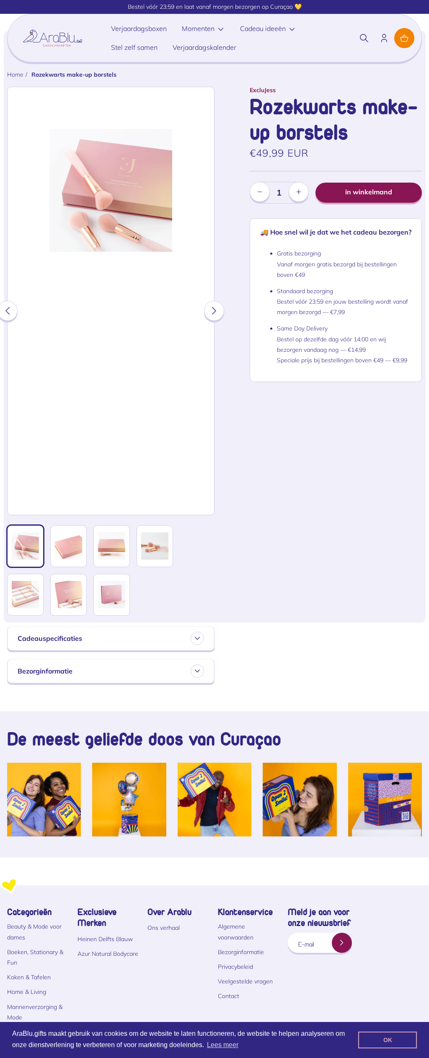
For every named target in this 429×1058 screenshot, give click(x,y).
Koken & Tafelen (29, 977)
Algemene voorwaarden (235, 932)
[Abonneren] (342, 943)
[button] (364, 38)
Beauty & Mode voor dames (34, 932)
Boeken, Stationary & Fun (35, 957)
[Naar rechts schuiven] (214, 311)
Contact (228, 996)
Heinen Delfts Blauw (105, 939)
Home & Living (26, 992)
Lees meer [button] (222, 1044)
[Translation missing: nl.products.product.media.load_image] (25, 546)
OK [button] (387, 1040)
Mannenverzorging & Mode (34, 1012)
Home (15, 74)
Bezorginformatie (241, 952)
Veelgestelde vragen (245, 981)
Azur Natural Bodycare (108, 953)
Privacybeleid (235, 966)
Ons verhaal (163, 928)
